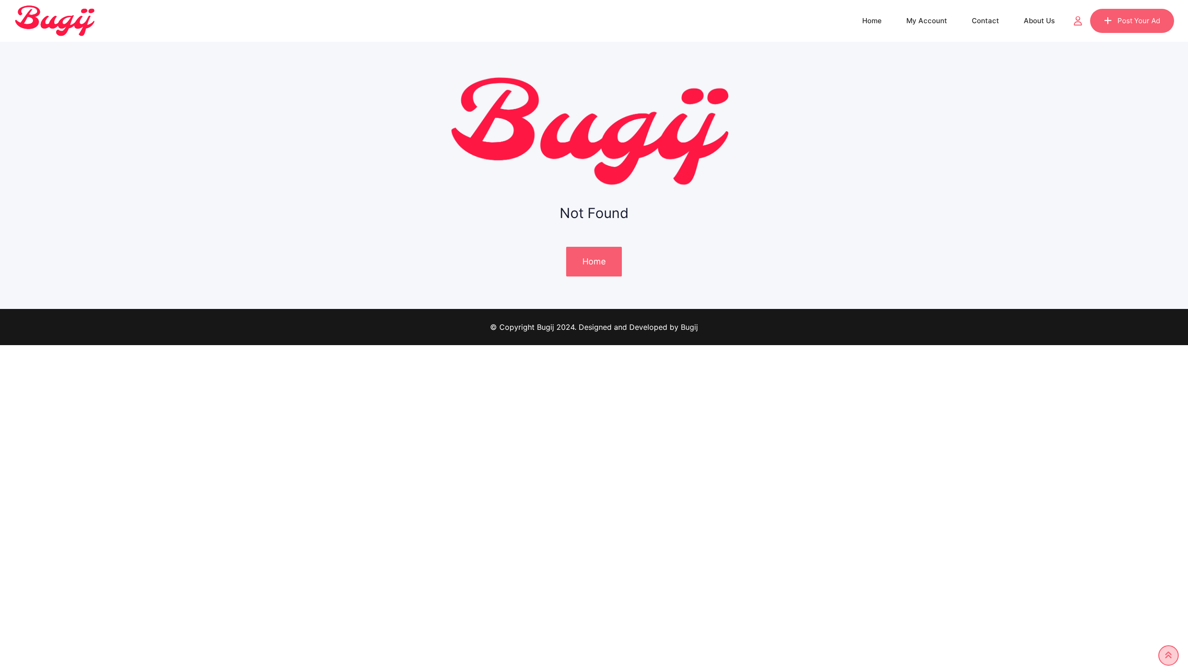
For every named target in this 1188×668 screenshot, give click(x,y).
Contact (985, 20)
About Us (1039, 20)
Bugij (689, 327)
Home (872, 20)
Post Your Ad (1138, 20)
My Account (926, 20)
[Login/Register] (1078, 21)
